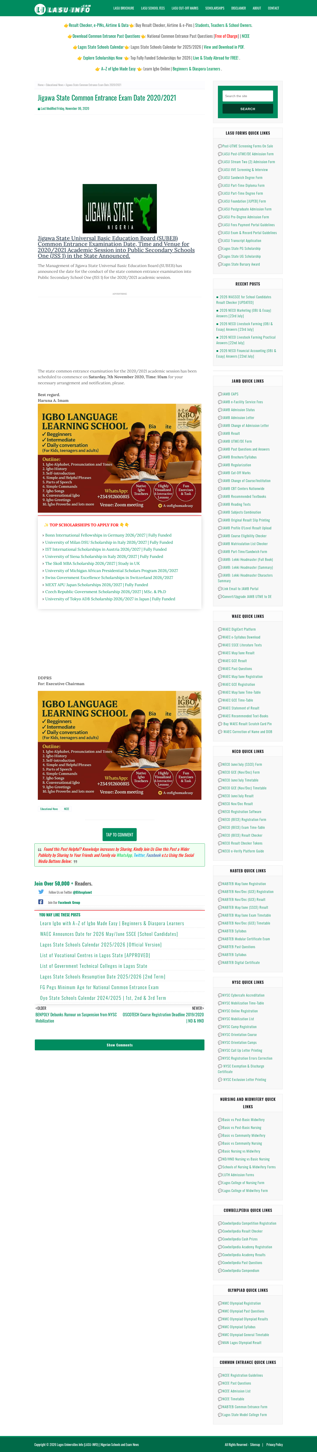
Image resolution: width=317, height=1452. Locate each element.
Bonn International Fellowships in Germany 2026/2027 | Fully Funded (108, 535)
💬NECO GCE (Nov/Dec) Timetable (242, 787)
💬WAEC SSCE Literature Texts (240, 644)
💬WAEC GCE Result (232, 660)
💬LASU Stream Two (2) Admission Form (246, 161)
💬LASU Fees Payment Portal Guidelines (246, 224)
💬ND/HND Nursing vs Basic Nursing (244, 1158)
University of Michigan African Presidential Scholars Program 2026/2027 (111, 570)
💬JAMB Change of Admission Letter (243, 425)
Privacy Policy (274, 1444)
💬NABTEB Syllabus (232, 930)
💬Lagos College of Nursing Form (241, 1182)
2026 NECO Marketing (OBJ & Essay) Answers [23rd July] (243, 313)
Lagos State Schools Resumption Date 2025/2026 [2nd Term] (103, 976)
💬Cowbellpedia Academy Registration (245, 1246)
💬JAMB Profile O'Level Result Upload (245, 527)
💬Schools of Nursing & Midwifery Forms (247, 1166)
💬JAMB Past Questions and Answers (244, 448)
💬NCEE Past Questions (234, 1382)
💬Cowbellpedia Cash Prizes (238, 1238)
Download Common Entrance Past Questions (106, 36)
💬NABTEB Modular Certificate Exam (244, 938)
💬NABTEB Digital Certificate (239, 962)
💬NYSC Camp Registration (237, 1026)
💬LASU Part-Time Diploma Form (241, 185)
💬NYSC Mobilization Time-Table (241, 1002)
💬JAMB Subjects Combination (239, 512)
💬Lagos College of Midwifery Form (243, 1190)
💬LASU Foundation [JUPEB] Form (242, 200)
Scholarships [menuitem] (214, 8)
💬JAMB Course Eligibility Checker (242, 535)
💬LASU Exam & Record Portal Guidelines (247, 232)
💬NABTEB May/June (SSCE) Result (243, 907)
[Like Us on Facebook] (40, 901)
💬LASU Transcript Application (239, 240)
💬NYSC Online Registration (238, 1010)
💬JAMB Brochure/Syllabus (237, 456)
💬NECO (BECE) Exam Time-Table (241, 827)
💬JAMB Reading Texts (234, 504)
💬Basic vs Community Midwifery (241, 1135)
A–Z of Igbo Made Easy (118, 69)
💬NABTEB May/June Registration (242, 883)
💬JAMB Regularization (234, 464)
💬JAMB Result (229, 433)
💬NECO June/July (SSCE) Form (240, 764)
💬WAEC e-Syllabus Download (239, 636)
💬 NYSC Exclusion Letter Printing (242, 1079)
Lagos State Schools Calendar (101, 47)
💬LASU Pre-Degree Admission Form (243, 216)
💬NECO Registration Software (240, 811)
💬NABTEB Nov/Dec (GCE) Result (241, 899)
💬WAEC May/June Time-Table (239, 692)
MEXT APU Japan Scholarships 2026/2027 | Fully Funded (96, 584)
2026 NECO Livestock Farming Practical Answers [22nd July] (246, 339)
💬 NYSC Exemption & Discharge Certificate (241, 1068)
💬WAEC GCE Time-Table (235, 699)
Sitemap (255, 1444)
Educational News (54, 85)
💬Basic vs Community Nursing (240, 1143)
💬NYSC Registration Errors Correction (245, 1058)
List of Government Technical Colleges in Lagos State (94, 965)
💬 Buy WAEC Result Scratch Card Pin (245, 723)
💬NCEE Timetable (231, 1398)
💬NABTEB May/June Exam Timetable (244, 915)
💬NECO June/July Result (236, 795)
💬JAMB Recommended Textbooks (242, 496)
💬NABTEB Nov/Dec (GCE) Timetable (244, 922)
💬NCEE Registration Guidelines (240, 1375)
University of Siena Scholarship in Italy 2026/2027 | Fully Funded (104, 556)
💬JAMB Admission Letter (236, 417)
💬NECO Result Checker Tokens (240, 842)
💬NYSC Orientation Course (237, 1034)
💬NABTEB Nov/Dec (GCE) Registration (246, 891)
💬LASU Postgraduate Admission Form (245, 208)
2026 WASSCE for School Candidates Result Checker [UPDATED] (243, 299)
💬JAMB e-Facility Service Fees (240, 401)
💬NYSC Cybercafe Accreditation (241, 995)
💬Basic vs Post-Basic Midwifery (241, 1119)
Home (41, 85)
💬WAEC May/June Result (236, 652)
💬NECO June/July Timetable (238, 779)
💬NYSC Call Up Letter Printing (240, 1050)
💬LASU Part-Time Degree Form (240, 193)
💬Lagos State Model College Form (242, 1414)
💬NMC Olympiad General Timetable (243, 1334)
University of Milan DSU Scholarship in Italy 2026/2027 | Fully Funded (109, 542)
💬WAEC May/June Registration (240, 676)
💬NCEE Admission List (234, 1390)
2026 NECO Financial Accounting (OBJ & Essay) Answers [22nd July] (246, 353)
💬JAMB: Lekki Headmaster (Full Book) (245, 559)
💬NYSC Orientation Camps (237, 1042)
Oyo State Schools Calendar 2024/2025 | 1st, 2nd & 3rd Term (103, 997)
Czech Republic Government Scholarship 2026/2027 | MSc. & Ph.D (105, 591)
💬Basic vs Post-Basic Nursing (239, 1127)
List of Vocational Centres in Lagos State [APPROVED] (95, 955)
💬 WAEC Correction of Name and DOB (245, 731)
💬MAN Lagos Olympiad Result (240, 1342)
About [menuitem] (257, 8)
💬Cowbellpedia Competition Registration (247, 1223)
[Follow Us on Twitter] (41, 891)
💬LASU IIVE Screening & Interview (243, 169)
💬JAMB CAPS (228, 393)
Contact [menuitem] (273, 8)
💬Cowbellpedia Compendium (238, 1270)
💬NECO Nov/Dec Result (235, 803)
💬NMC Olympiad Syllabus (237, 1326)
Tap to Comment (119, 835)
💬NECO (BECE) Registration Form (242, 819)
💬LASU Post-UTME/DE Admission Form (246, 153)
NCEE (66, 809)
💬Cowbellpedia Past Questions (240, 1262)
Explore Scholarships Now (103, 58)
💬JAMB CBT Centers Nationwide (241, 488)
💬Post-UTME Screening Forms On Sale (245, 145)
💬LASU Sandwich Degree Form (240, 177)
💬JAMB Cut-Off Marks (234, 472)
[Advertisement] (119, 151)
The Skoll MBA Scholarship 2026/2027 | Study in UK (92, 563)
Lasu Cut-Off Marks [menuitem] (185, 8)
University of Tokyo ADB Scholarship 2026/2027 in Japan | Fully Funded (110, 598)
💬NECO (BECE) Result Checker (240, 835)
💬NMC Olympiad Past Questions (241, 1310)
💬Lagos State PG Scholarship (239, 248)
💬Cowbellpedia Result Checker (240, 1230)
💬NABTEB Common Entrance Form (243, 1406)
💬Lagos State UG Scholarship (239, 256)
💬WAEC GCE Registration (236, 684)
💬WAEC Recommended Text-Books (243, 715)
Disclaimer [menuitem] (238, 8)
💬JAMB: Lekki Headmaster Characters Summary (245, 577)
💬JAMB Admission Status (236, 409)
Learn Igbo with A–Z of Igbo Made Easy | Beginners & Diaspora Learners (112, 923)
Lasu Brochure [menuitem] (123, 8)
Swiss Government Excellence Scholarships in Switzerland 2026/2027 (109, 577)
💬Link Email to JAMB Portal (238, 588)
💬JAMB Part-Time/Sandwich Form (242, 551)
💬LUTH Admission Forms (236, 1174)
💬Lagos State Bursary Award (239, 264)
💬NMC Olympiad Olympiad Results (243, 1318)
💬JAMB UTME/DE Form (235, 441)
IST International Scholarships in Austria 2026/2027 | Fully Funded (106, 549)
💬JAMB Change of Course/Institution (244, 480)
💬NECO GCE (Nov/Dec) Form (239, 772)
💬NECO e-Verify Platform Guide (241, 850)
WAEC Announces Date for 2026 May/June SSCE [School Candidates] (109, 933)
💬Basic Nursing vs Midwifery (239, 1150)
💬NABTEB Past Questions (236, 946)
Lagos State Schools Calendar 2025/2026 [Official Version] (101, 944)
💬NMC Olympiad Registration (239, 1303)
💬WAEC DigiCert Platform (237, 629)
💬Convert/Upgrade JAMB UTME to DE (245, 596)
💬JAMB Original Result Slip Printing (244, 519)
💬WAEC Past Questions (235, 668)
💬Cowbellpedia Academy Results (241, 1254)
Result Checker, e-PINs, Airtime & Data (99, 25)
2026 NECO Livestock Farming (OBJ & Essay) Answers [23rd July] (244, 326)
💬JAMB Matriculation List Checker (243, 543)
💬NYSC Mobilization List (236, 1018)
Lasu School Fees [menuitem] (153, 8)
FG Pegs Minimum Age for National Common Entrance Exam (99, 987)
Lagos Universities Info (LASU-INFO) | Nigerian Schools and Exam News (98, 1444)
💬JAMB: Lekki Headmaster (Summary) (245, 567)
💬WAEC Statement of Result (238, 707)
